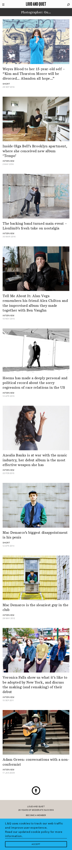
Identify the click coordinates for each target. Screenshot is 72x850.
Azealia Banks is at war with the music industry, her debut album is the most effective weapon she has (35, 460)
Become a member (36, 815)
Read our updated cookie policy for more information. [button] (33, 834)
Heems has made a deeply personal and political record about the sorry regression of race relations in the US (35, 383)
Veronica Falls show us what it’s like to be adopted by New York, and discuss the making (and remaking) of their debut (35, 684)
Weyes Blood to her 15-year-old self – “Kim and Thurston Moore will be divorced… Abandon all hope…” (34, 73)
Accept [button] (36, 844)
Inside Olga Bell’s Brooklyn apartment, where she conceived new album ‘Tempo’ (35, 151)
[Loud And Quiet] (36, 4)
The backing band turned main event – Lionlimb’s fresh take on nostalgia (35, 225)
